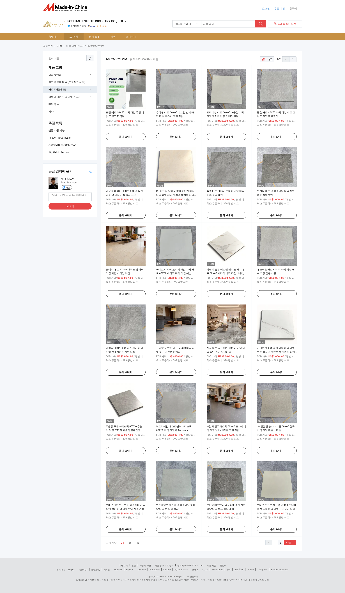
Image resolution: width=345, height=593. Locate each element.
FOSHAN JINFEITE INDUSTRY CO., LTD (95, 21)
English (71, 569)
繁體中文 (95, 569)
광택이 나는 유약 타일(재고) (64, 96)
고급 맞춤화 (55, 74)
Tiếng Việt (262, 569)
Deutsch (142, 569)
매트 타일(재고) (57, 89)
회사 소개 (94, 36)
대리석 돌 (54, 104)
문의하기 (131, 36)
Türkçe (250, 569)
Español (130, 569)
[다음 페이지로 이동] (292, 59)
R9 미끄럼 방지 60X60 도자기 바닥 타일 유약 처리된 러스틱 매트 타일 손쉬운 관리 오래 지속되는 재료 (175, 194)
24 (122, 542)
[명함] (90, 171)
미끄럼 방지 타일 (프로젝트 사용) (67, 82)
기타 (51, 111)
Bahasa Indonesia (280, 569)
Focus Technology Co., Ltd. (176, 576)
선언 (134, 565)
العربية (205, 569)
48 (137, 542)
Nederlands (217, 569)
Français (118, 569)
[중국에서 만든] (66, 7)
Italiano (167, 569)
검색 (112, 36)
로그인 (266, 8)
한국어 (195, 569)
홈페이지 (54, 36)
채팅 (68, 187)
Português (155, 569)
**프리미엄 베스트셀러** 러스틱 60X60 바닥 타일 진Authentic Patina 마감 (174, 430)
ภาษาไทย (238, 569)
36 (130, 542)
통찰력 (223, 565)
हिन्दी (229, 569)
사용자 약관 (145, 565)
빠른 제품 (211, 565)
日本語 (107, 569)
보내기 (70, 206)
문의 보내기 (125, 136)
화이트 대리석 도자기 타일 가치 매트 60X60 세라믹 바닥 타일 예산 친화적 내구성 (175, 273)
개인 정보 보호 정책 (164, 565)
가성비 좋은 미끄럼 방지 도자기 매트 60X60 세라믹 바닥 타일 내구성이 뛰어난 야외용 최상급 (226, 273)
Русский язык (181, 569)
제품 (75, 36)
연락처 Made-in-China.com (190, 565)
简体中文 (83, 569)
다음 (288, 542)
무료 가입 (279, 8)
